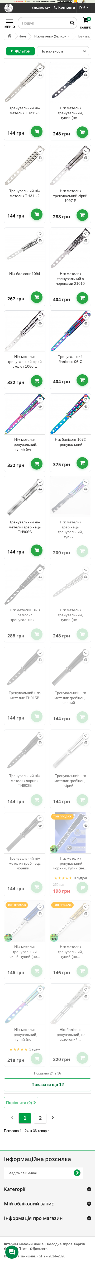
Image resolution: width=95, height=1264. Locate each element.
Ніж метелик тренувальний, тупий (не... (70, 113)
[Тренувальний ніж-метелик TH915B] (24, 667)
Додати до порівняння (40, 75)
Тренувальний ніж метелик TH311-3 (24, 110)
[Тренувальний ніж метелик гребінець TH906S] (24, 496)
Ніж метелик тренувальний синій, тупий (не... (25, 952)
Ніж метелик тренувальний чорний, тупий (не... (70, 863)
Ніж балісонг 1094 (24, 274)
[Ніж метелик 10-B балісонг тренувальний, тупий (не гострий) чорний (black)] (24, 584)
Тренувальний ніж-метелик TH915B (25, 695)
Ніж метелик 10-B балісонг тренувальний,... (25, 615)
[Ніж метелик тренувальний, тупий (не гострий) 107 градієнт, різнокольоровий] (24, 1004)
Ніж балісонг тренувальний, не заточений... (70, 1035)
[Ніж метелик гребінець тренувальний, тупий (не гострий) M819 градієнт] (70, 496)
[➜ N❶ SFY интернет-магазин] (8, 8)
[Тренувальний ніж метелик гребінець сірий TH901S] (70, 750)
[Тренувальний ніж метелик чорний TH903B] (24, 750)
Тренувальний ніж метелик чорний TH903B (24, 781)
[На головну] (9, 36)
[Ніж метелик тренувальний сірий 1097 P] (70, 165)
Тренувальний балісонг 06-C (70, 359)
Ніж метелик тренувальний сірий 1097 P (70, 196)
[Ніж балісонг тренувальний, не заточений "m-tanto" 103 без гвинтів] (70, 1004)
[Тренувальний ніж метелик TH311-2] (24, 165)
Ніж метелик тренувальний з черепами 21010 (70, 279)
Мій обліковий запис (29, 1203)
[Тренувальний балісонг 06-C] (70, 331)
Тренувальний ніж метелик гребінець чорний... (70, 698)
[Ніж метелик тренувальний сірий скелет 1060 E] (24, 331)
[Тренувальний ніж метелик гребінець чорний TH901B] (24, 832)
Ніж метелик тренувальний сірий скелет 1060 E (25, 361)
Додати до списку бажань (40, 68)
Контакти (66, 7)
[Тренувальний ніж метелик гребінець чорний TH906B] (70, 667)
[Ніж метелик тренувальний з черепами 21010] (70, 248)
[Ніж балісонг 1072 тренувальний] (70, 414)
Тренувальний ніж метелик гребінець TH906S (25, 527)
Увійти (83, 7)
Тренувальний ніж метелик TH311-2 (24, 193)
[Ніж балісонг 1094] (24, 248)
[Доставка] (47, 1)
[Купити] (36, 131)
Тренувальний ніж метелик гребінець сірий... (70, 781)
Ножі (22, 36)
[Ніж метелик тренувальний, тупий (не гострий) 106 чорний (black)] (70, 82)
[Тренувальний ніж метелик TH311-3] (24, 82)
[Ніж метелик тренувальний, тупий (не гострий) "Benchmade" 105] (70, 584)
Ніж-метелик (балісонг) (51, 36)
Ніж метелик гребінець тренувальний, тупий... (70, 529)
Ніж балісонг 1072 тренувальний (70, 442)
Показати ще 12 (47, 1084)
